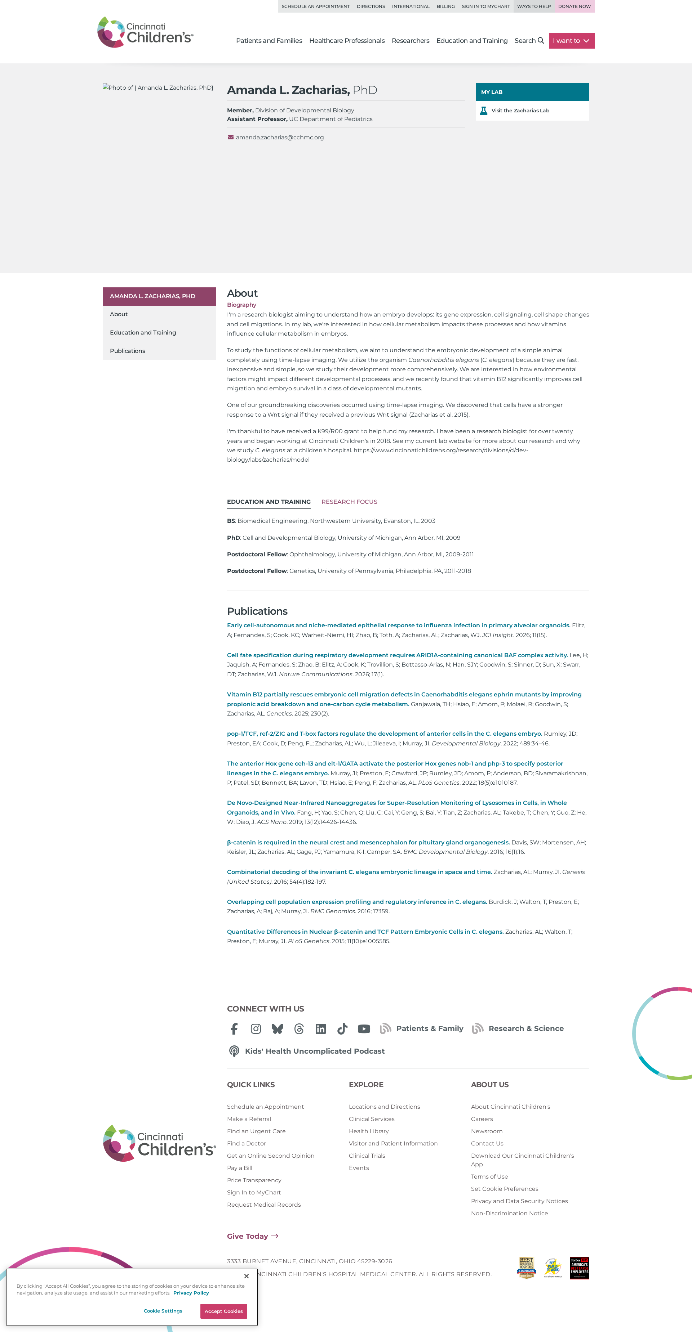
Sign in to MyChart (486, 6)
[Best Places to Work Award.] (553, 1270)
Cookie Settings (163, 1311)
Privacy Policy (191, 1293)
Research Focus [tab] (349, 501)
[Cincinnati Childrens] (159, 1144)
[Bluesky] (277, 1028)
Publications (127, 350)
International (411, 6)
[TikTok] (342, 1028)
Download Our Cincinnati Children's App (522, 1160)
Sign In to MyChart (254, 1192)
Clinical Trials (367, 1155)
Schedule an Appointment (316, 6)
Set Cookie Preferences (504, 1188)
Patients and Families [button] (269, 41)
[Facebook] (234, 1028)
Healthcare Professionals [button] (347, 41)
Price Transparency (254, 1180)
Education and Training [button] (471, 41)
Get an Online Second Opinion (271, 1155)
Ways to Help (534, 6)
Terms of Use (489, 1176)
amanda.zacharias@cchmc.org (280, 137)
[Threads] (299, 1028)
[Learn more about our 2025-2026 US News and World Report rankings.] (526, 1270)
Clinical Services (372, 1119)
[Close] (246, 1276)
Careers (482, 1119)
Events (359, 1168)
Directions (371, 6)
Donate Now (574, 6)
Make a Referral (249, 1119)
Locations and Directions (384, 1106)
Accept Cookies (224, 1311)
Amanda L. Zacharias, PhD (152, 296)
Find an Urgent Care (256, 1131)
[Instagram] (256, 1028)
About (119, 314)
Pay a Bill (239, 1168)
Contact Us (487, 1143)
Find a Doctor (246, 1143)
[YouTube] (364, 1028)
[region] (132, 1297)
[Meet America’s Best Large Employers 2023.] (579, 1270)
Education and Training (143, 332)
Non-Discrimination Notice (509, 1213)
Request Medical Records (264, 1204)
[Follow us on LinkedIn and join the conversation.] (321, 1028)
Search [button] (525, 41)
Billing (446, 6)
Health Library (369, 1131)
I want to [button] (567, 41)
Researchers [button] (410, 41)
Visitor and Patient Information (393, 1143)
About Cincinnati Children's (510, 1106)
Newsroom (487, 1131)
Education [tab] (269, 501)
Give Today (247, 1236)
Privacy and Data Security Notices (519, 1201)
